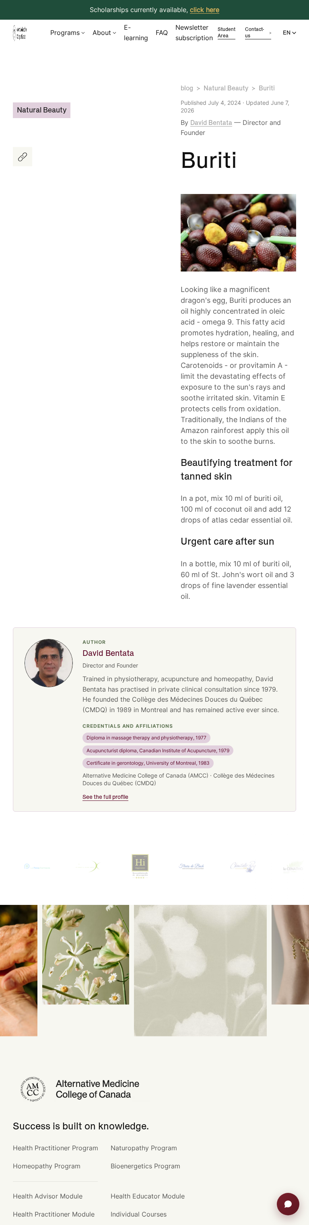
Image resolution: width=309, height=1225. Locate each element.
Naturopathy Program (144, 1148)
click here (204, 10)
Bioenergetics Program (145, 1166)
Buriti (267, 88)
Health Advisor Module (47, 1196)
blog (187, 88)
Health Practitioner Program (55, 1148)
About (102, 33)
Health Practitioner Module (54, 1214)
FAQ (162, 33)
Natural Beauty (226, 88)
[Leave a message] (288, 1204)
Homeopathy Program (46, 1166)
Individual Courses (139, 1214)
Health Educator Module (148, 1196)
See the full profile (105, 797)
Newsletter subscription (194, 32)
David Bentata (211, 122)
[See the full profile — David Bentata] (49, 663)
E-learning (136, 32)
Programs (65, 33)
